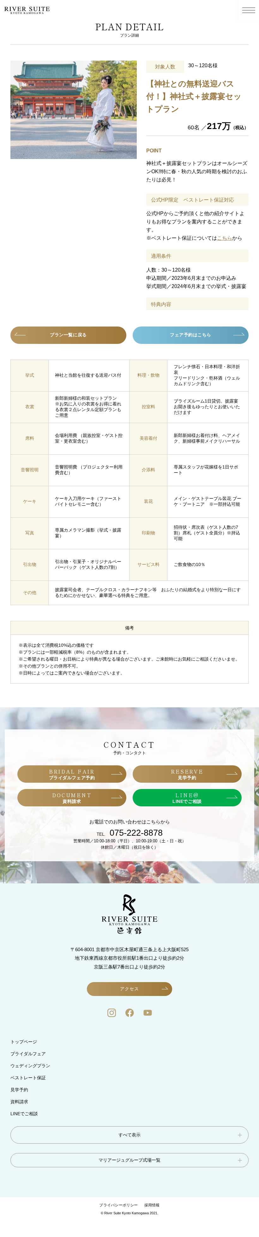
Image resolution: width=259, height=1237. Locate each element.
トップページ (23, 1041)
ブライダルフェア (28, 1053)
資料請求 (19, 1101)
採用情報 (152, 1205)
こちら (224, 238)
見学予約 (19, 1089)
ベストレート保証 (28, 1077)
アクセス (129, 988)
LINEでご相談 (24, 1113)
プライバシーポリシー (118, 1205)
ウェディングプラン (30, 1065)
